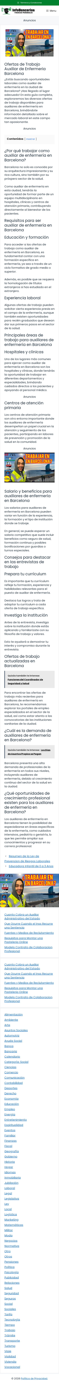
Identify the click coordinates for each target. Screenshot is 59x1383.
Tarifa (8, 1314)
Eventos (9, 1130)
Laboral (9, 1188)
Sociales (10, 1309)
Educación (11, 1104)
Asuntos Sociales (16, 1030)
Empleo (9, 1109)
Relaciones (11, 1283)
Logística (10, 1214)
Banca (8, 1046)
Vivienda (10, 1362)
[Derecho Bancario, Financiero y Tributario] (18, 11)
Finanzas (10, 1141)
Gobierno (10, 1156)
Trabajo (9, 1330)
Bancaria (10, 1051)
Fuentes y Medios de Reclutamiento (29, 933)
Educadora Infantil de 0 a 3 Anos (31, 866)
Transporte (12, 1341)
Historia (9, 1162)
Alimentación (13, 1014)
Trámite (9, 1335)
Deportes (10, 1088)
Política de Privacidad (34, 1378)
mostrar (30, 139)
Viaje (7, 1351)
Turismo (9, 1346)
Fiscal (8, 1146)
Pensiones (11, 1262)
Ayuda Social (13, 1041)
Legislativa (11, 1199)
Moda (8, 1235)
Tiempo (9, 1325)
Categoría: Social (16, 1062)
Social (8, 1304)
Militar (8, 1230)
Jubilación (11, 1183)
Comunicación (14, 1078)
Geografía (11, 1151)
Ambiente (11, 1020)
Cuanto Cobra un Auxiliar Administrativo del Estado (22, 916)
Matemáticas (13, 1225)
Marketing (11, 1220)
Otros (8, 1256)
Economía (11, 1099)
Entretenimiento (15, 1120)
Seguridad (11, 1293)
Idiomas (10, 1172)
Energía (9, 1114)
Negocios (10, 1241)
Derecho (10, 1093)
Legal (8, 1193)
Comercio (11, 1072)
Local (8, 1209)
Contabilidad (13, 1083)
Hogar (8, 1167)
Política (9, 1267)
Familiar (10, 1135)
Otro (7, 1251)
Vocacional (12, 1367)
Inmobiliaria (12, 1178)
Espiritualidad (13, 1125)
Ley (6, 1204)
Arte (7, 1025)
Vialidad (10, 1356)
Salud (8, 1288)
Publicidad (11, 1277)
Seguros (10, 1298)
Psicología (11, 1272)
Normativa (11, 1246)
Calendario (12, 1057)
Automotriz (11, 1035)
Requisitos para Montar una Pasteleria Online (23, 940)
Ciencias (10, 1067)
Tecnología (12, 1320)
